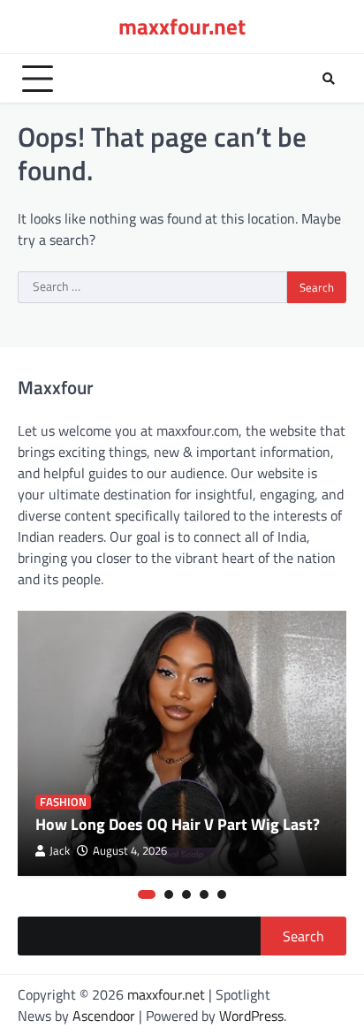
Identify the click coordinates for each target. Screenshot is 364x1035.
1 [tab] (146, 894)
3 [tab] (186, 894)
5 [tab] (221, 894)
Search (303, 936)
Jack (59, 850)
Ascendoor (103, 1015)
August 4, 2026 (130, 850)
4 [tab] (204, 894)
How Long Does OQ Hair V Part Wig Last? (177, 824)
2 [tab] (168, 894)
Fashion (63, 802)
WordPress (251, 1015)
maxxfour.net (182, 26)
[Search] (328, 78)
